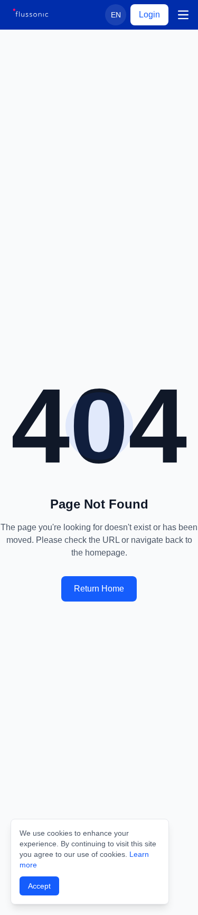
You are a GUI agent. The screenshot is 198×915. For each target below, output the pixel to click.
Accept (39, 886)
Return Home (99, 588)
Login (149, 14)
